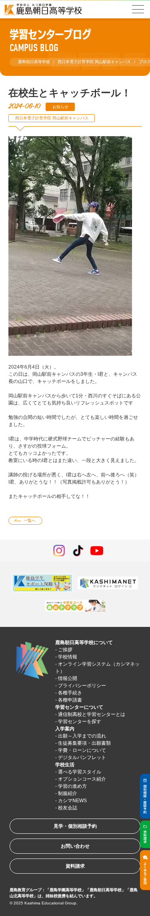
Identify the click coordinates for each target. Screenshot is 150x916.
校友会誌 (67, 808)
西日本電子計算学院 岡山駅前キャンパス (51, 118)
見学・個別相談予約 (75, 826)
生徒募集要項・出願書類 (84, 743)
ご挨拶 (65, 649)
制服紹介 (67, 793)
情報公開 (67, 678)
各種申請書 (70, 700)
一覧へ (30, 520)
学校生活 (64, 764)
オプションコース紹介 (82, 779)
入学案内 (64, 729)
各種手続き (70, 693)
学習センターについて (79, 707)
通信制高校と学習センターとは (91, 714)
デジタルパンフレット (82, 757)
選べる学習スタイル (79, 772)
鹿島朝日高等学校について (84, 642)
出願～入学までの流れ (82, 736)
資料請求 (75, 866)
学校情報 (67, 657)
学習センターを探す (79, 721)
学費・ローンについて (82, 750)
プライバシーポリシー (82, 685)
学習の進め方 (72, 786)
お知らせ (60, 107)
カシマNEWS (72, 800)
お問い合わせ (75, 846)
